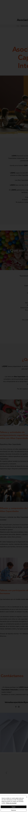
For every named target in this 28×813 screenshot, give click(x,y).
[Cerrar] (26, 798)
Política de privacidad (11, 803)
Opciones (13, 810)
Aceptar (13, 807)
